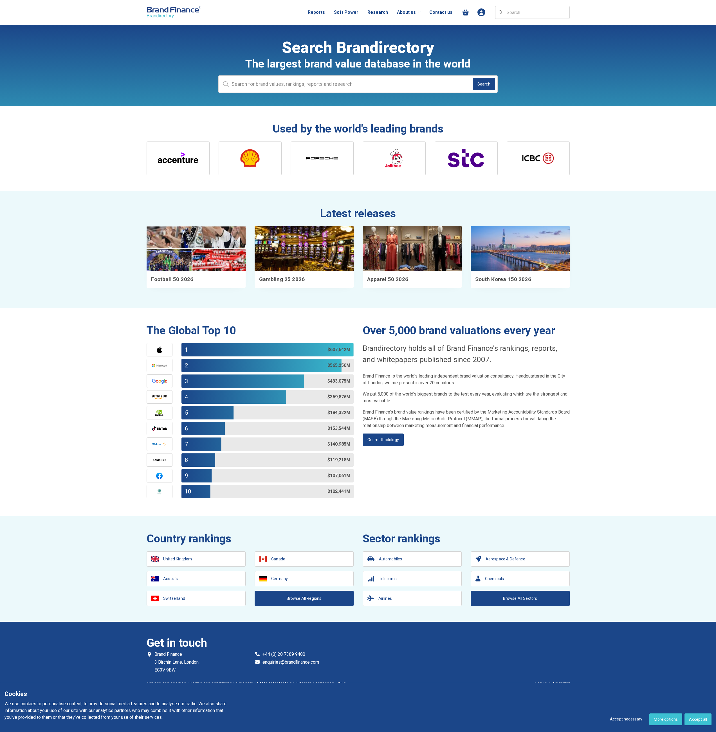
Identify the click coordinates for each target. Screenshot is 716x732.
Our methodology (383, 439)
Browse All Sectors (520, 598)
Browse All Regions (304, 598)
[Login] (481, 12)
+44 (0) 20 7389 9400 (283, 654)
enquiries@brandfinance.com (290, 662)
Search (483, 84)
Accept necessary (626, 719)
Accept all (698, 719)
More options (666, 719)
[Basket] (466, 12)
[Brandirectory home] (175, 12)
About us (406, 12)
